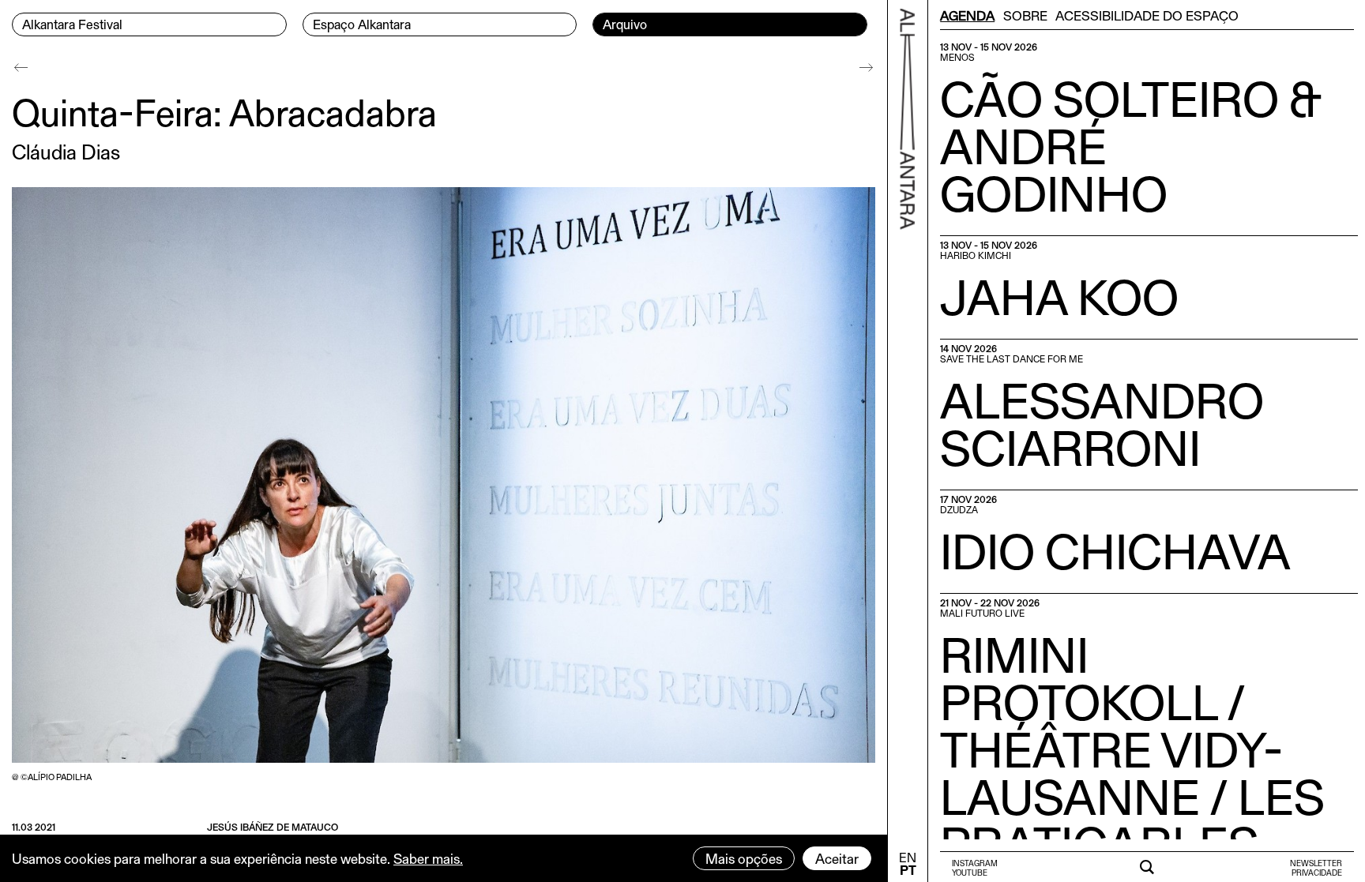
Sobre (1025, 15)
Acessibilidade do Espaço (1147, 15)
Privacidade (1317, 872)
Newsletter (1316, 863)
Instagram (975, 863)
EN (907, 857)
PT (908, 869)
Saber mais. (428, 858)
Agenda (967, 15)
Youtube (969, 872)
